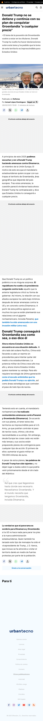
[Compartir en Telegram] (22, 110)
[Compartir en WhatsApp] (16, 110)
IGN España (21, 699)
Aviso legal (21, 649)
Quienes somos (21, 639)
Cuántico (7, 2)
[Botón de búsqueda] (37, 7)
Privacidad (30, 2)
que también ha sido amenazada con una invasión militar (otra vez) (20, 322)
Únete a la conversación (21, 568)
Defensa (16, 99)
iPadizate (21, 689)
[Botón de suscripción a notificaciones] (41, 7)
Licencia (21, 644)
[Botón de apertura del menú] (2, 7)
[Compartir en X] (10, 110)
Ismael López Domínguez (15, 102)
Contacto (22, 669)
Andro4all (21, 679)
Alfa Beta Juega (21, 684)
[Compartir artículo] (27, 110)
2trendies (21, 694)
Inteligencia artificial (18, 2)
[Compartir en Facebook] (4, 110)
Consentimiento (21, 659)
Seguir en (31, 102)
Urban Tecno (14, 7)
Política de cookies (21, 664)
